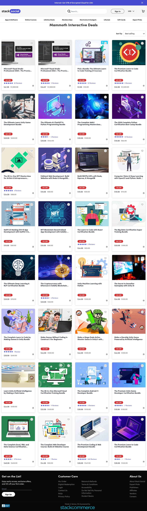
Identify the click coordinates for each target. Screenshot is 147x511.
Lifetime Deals (49, 20)
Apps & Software (11, 20)
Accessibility (87, 487)
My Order (62, 481)
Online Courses (31, 20)
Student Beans (88, 496)
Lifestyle (107, 20)
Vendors (133, 493)
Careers (133, 496)
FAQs (60, 493)
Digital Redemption (66, 484)
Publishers (134, 487)
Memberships (67, 20)
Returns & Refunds (89, 481)
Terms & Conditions (90, 484)
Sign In (117, 11)
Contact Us (62, 490)
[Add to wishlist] (31, 43)
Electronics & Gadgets (88, 20)
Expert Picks (137, 20)
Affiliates (133, 490)
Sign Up (8, 494)
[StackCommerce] (77, 507)
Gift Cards (121, 20)
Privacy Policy (64, 496)
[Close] (142, 2)
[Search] (69, 11)
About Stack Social (137, 481)
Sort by (119, 33)
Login (60, 487)
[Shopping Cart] (143, 11)
